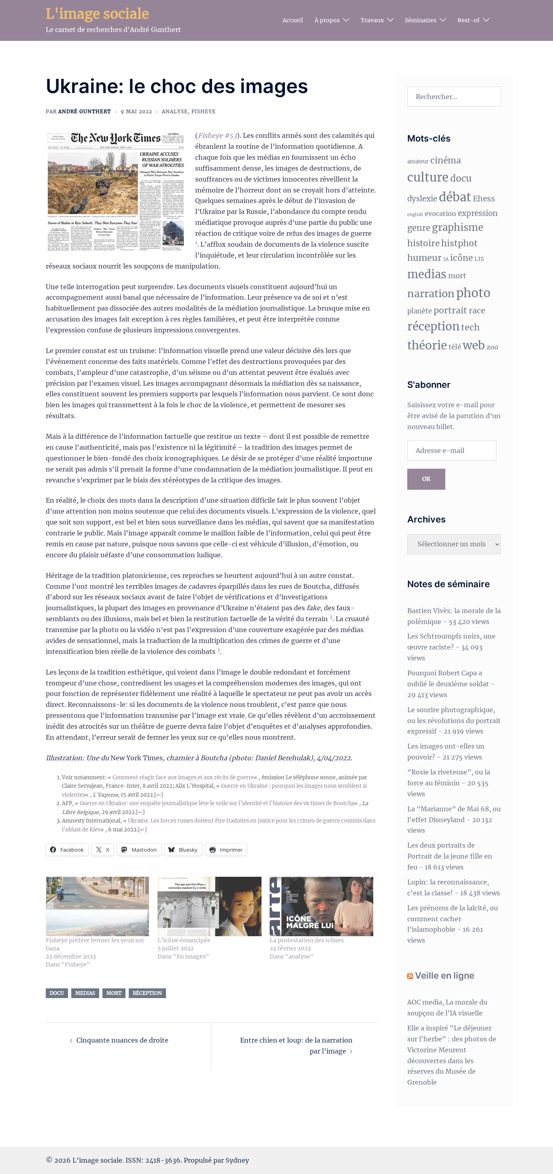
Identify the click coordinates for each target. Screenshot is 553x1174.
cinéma (445, 160)
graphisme (457, 227)
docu (57, 993)
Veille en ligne (444, 975)
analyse (175, 111)
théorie (427, 345)
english (415, 214)
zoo (492, 347)
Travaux (372, 20)
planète (419, 311)
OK (426, 478)
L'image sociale (97, 14)
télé (455, 347)
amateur (418, 161)
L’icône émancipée (184, 940)
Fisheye (203, 111)
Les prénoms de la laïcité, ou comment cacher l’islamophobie (452, 919)
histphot (459, 243)
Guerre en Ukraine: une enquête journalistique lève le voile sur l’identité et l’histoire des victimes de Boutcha (217, 803)
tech (470, 327)
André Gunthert (84, 111)
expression (478, 213)
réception (147, 993)
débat (455, 197)
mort (113, 993)
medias (85, 993)
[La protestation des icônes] (321, 906)
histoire (423, 243)
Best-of (468, 20)
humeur (424, 257)
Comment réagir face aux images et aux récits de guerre (183, 777)
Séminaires (420, 20)
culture (428, 177)
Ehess (484, 198)
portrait (450, 310)
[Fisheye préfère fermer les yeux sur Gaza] (97, 906)
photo (473, 293)
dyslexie (422, 198)
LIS (479, 258)
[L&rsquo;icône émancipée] (209, 906)
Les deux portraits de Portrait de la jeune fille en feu (449, 856)
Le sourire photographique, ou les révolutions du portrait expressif (454, 721)
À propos (327, 20)
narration (431, 293)
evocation (440, 213)
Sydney (237, 1160)
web (474, 345)
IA (446, 259)
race (477, 310)
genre (418, 228)
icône (461, 258)
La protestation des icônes (307, 940)
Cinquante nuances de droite (122, 1040)
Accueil (293, 20)
